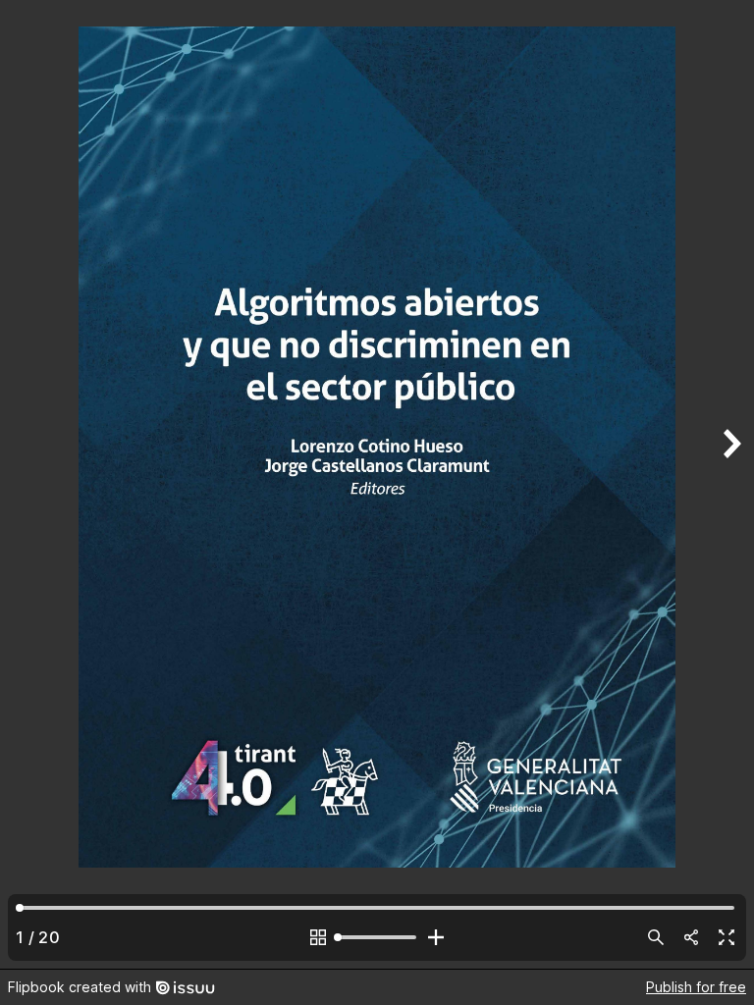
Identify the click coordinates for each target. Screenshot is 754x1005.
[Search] (656, 937)
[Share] (691, 937)
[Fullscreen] (726, 937)
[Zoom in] (436, 937)
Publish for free (696, 987)
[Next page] (730, 484)
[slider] (377, 937)
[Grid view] (318, 937)
